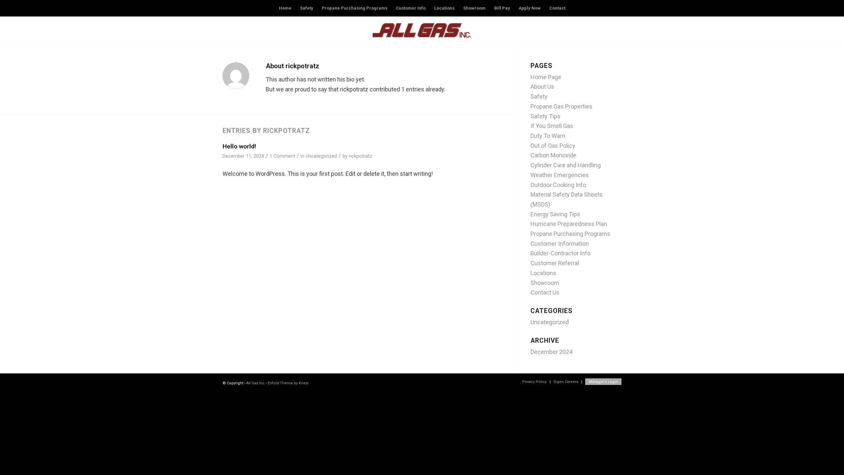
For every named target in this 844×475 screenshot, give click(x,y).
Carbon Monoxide (553, 155)
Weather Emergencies (559, 175)
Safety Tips (545, 116)
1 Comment (282, 156)
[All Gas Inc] (422, 32)
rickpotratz (360, 156)
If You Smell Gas (551, 125)
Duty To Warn (547, 135)
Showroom (544, 282)
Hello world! (239, 146)
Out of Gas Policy (552, 145)
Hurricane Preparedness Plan (568, 223)
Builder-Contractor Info (560, 253)
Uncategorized (321, 156)
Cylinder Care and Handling (565, 165)
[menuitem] (285, 8)
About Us (542, 86)
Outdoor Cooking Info (558, 184)
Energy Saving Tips (555, 214)
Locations (543, 272)
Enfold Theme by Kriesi (288, 383)
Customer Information (559, 243)
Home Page (545, 77)
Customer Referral (554, 263)
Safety (539, 96)
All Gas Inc (255, 383)
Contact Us (544, 292)
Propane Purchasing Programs (570, 233)
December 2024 (551, 351)
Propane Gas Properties (561, 106)
